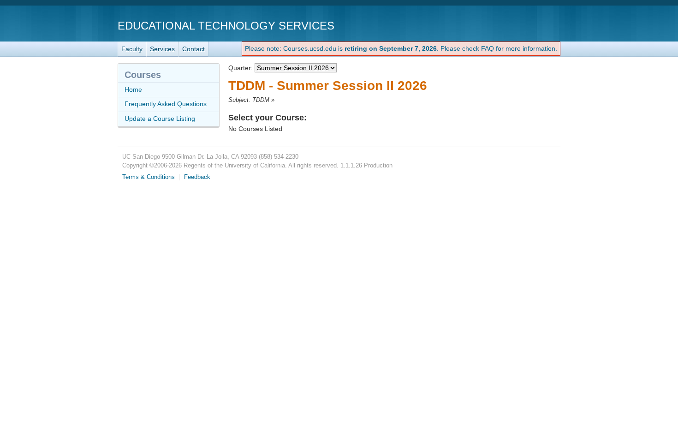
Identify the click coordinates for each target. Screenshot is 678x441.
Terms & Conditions (148, 177)
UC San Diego (507, 25)
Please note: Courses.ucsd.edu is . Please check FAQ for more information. (401, 48)
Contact (193, 49)
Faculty (132, 49)
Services (162, 49)
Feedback (197, 177)
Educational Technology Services (226, 25)
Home (133, 89)
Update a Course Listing (160, 118)
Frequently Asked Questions (166, 103)
